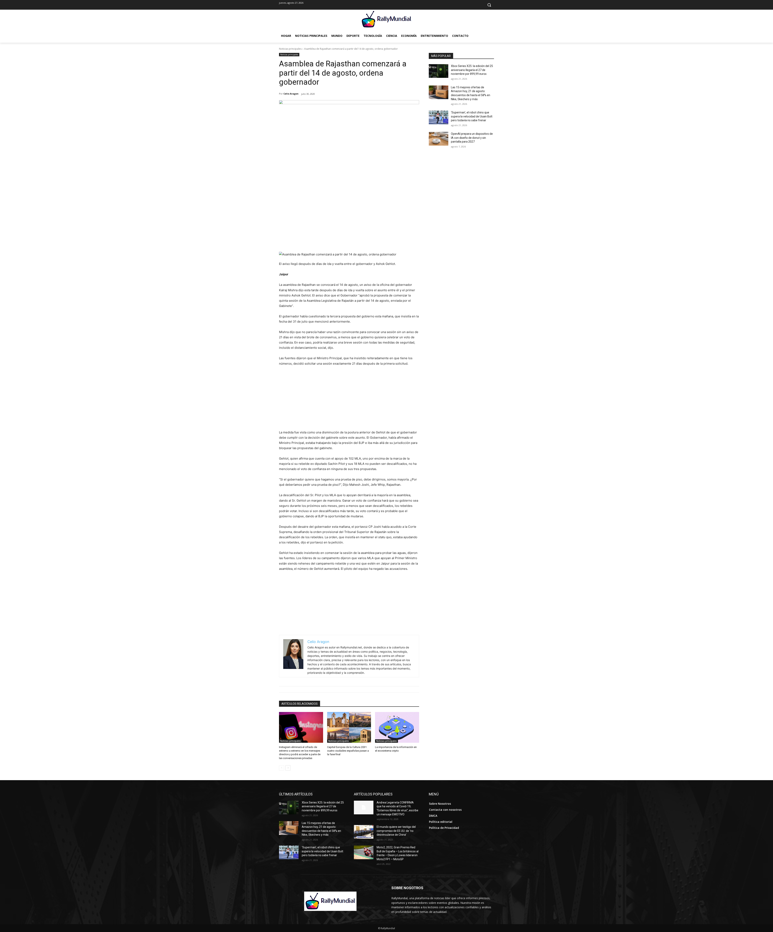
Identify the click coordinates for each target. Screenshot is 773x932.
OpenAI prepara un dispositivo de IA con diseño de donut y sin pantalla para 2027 (472, 137)
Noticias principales (290, 48)
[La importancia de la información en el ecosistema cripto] (397, 727)
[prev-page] (281, 767)
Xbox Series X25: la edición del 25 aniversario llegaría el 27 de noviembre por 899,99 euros (472, 69)
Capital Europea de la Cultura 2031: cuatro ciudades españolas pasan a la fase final (348, 751)
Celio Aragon (291, 93)
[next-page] (287, 767)
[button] (489, 5)
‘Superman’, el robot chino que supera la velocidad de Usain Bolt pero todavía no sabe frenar (471, 116)
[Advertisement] (349, 221)
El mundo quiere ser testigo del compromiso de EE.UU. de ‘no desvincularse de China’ (396, 830)
